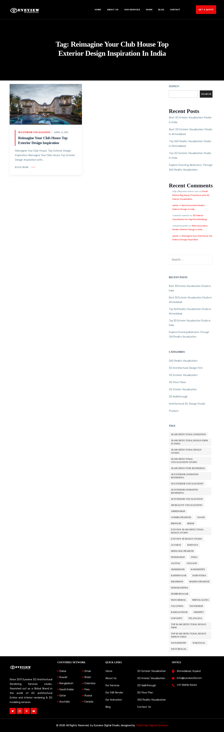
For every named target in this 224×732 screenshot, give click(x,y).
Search (174, 86)
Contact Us (144, 706)
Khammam (177, 581)
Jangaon (192, 563)
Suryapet (176, 618)
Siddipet (199, 612)
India (194, 557)
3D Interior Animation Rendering (184, 491)
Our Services (132, 9)
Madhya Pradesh (199, 581)
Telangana (195, 618)
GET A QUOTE (206, 9)
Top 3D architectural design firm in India (188, 635)
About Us (112, 9)
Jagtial (175, 563)
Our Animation (113, 699)
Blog (161, 9)
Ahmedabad (178, 511)
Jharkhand (178, 569)
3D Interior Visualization (183, 389)
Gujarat (176, 545)
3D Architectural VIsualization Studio (184, 460)
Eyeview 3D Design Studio (186, 539)
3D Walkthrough (178, 396)
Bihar (190, 523)
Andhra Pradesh (181, 517)
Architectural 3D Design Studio (187, 403)
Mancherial (178, 600)
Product (173, 410)
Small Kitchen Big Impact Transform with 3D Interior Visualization (190, 195)
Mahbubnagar (179, 594)
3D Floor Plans (177, 382)
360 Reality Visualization (183, 360)
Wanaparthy (178, 643)
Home (98, 9)
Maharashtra (179, 588)
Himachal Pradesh (182, 551)
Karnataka (199, 575)
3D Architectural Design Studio (186, 451)
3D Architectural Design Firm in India (189, 442)
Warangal (198, 643)
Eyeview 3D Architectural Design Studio (187, 531)
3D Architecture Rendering (188, 468)
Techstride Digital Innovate (152, 725)
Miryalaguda (200, 600)
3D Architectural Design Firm (186, 367)
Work (149, 9)
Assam (201, 517)
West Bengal (179, 649)
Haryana (192, 545)
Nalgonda (177, 606)
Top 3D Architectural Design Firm (188, 626)
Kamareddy (198, 569)
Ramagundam (179, 612)
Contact (175, 9)
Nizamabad (196, 606)
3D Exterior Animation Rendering (185, 476)
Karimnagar (178, 575)
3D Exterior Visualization (34, 132)
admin (175, 205)
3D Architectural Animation (188, 434)
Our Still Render (114, 692)
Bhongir (176, 523)
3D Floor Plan (145, 692)
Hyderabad (178, 557)
